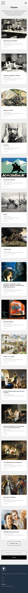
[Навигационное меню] (26, 3)
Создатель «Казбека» (9, 179)
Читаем (2, 577)
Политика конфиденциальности (7, 586)
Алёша (5, 214)
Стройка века (7, 249)
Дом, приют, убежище (9, 497)
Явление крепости (8, 321)
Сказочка (6, 145)
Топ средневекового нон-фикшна (12, 462)
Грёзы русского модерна (10, 40)
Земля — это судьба (8, 356)
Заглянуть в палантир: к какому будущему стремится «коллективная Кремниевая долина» (13, 285)
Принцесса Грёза (8, 110)
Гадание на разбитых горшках (11, 75)
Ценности (3, 584)
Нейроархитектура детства (11, 532)
